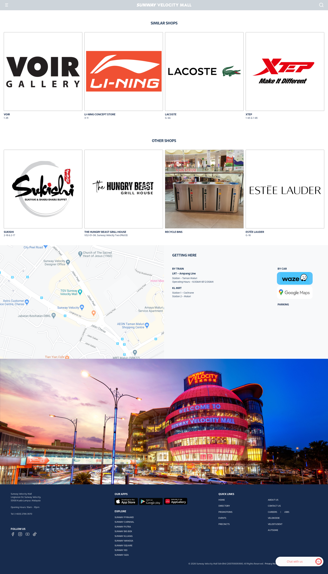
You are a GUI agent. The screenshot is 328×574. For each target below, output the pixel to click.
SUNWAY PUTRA (123, 527)
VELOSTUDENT (275, 524)
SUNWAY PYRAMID (124, 518)
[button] (320, 5)
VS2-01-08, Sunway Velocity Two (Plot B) (106, 235)
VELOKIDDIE (274, 518)
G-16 (248, 235)
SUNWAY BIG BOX (123, 532)
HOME (221, 500)
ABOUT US (273, 500)
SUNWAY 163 (121, 550)
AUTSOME (273, 530)
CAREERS (272, 512)
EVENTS (222, 518)
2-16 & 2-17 (9, 235)
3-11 (86, 118)
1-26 (6, 118)
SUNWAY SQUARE (123, 546)
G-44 (167, 118)
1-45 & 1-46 (251, 118)
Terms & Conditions (291, 564)
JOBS (286, 512)
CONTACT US (274, 506)
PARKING (283, 304)
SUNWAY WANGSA (124, 541)
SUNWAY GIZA (122, 555)
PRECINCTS (224, 524)
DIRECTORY (224, 506)
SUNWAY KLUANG (124, 536)
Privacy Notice (272, 564)
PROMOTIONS (225, 512)
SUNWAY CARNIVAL (124, 522)
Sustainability (309, 564)
